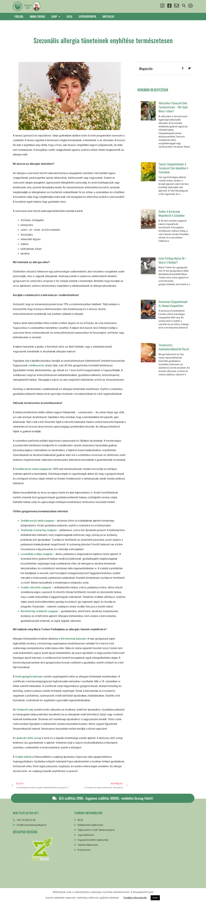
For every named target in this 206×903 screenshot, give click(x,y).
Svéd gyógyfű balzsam (28, 676)
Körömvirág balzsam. (73, 638)
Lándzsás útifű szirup (27, 738)
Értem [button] (155, 898)
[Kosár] (190, 5)
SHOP (54, 16)
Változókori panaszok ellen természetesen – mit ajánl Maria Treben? (173, 107)
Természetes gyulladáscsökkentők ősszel (174, 347)
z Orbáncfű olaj (23, 709)
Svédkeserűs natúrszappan (37, 520)
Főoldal (18, 16)
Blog (69, 16)
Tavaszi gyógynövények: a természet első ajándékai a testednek (173, 168)
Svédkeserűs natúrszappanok (33, 469)
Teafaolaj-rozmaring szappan (39, 530)
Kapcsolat (108, 16)
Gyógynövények (87, 16)
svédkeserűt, (36, 365)
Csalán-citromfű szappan (36, 587)
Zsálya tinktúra (23, 756)
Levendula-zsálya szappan (37, 554)
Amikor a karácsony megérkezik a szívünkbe (172, 213)
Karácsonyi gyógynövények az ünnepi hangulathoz (173, 304)
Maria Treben (37, 16)
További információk (135, 897)
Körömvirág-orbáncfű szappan (39, 611)
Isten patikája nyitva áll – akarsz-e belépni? (173, 260)
